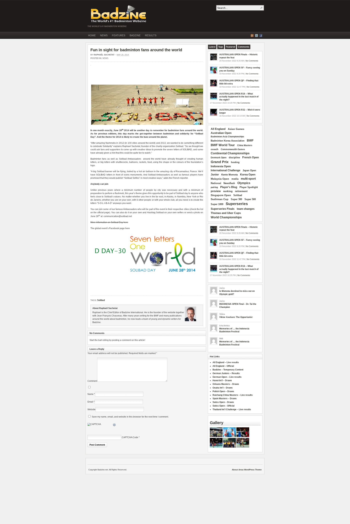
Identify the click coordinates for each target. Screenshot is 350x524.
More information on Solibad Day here (109, 222)
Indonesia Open (221, 166)
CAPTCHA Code (130, 437)
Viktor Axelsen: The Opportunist (235, 317)
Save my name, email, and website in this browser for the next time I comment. (130, 416)
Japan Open (249, 170)
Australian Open (221, 133)
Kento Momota (229, 174)
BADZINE (135, 35)
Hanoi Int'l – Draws (222, 380)
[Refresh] (114, 425)
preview (216, 191)
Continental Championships (230, 153)
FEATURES (118, 35)
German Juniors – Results (226, 373)
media (235, 178)
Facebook (260, 35)
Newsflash (229, 183)
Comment (92, 381)
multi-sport (248, 178)
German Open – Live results (227, 377)
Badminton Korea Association (227, 140)
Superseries (237, 204)
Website (92, 409)
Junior (215, 174)
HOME (92, 35)
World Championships (226, 217)
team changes (245, 208)
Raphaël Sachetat (104, 55)
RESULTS (150, 35)
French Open (250, 157)
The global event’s (99, 228)
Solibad (199, 133)
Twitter (256, 35)
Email (90, 402)
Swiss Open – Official (223, 406)
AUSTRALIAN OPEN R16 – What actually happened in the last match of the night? (238, 96)
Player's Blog (228, 187)
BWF (250, 140)
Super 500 (250, 199)
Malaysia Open (220, 178)
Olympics (243, 183)
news (105, 58)
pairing (214, 187)
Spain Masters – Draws (225, 398)
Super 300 (236, 199)
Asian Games (236, 128)
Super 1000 (217, 204)
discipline (234, 157)
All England (218, 128)
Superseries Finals (222, 208)
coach (214, 149)
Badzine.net (119, 14)
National (216, 183)
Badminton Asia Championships (227, 136)
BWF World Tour (223, 145)
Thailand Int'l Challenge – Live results (232, 409)
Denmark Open (218, 157)
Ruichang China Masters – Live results (233, 395)
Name (91, 394)
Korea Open (247, 174)
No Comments (252, 61)
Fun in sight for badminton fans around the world (136, 50)
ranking (228, 191)
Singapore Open (221, 195)
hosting (235, 162)
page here (125, 228)
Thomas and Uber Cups (226, 212)
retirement (241, 191)
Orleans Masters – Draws (226, 384)
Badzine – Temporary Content (228, 369)
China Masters (244, 145)
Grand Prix (220, 162)
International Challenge (225, 170)
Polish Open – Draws (223, 391)
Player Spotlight (249, 187)
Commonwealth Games (233, 149)
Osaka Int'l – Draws (223, 387)
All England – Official (223, 366)
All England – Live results (226, 362)
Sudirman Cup (219, 199)
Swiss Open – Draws (223, 402)
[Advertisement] (133, 76)
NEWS (104, 35)
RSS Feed (252, 35)
